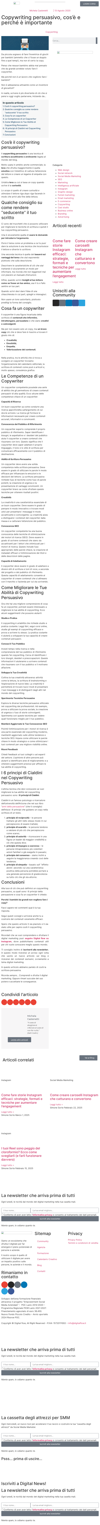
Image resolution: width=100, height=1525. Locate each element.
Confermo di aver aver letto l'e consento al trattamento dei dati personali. (50, 1214)
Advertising (63, 217)
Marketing (63, 182)
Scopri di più (65, 111)
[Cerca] (96, 40)
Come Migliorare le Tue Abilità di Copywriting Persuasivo (20, 123)
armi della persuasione (13, 806)
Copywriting (52, 32)
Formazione (43, 1253)
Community (43, 1241)
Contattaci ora (65, 146)
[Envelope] (4, 1284)
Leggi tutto (58, 282)
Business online (65, 210)
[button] (50, 2)
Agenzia (41, 1247)
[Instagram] (56, 303)
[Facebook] (75, 303)
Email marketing (66, 198)
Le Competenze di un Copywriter (20, 119)
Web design (63, 170)
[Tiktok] (62, 303)
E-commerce (64, 201)
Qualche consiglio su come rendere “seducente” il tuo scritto (21, 111)
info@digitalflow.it (77, 1323)
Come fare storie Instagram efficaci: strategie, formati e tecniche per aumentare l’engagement (64, 258)
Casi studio (63, 207)
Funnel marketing (66, 195)
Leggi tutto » (7, 1112)
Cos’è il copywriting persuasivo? (19, 106)
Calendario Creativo (47, 1259)
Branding (62, 213)
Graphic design (65, 192)
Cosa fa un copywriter (15, 115)
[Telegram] (82, 303)
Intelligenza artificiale (68, 185)
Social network (65, 173)
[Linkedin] (69, 303)
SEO (60, 179)
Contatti (41, 1271)
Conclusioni (10, 134)
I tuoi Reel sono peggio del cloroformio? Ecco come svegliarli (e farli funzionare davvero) (21, 1153)
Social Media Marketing (69, 176)
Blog (39, 1265)
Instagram (63, 188)
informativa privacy (43, 1214)
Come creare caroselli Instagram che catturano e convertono (86, 252)
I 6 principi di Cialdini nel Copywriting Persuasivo (22, 130)
